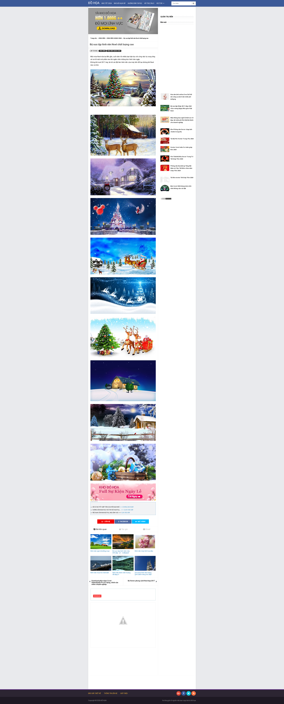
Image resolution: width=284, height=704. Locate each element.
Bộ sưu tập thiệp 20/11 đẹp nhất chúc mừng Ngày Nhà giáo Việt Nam (181, 108)
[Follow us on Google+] (178, 693)
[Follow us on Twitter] (188, 693)
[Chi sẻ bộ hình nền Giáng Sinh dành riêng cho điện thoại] (145, 563)
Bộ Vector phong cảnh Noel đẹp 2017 (141, 581)
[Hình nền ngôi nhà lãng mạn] (100, 541)
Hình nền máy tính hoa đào (144, 551)
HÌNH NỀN (102, 38)
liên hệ (107, 521)
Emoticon (97, 596)
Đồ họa (193, 700)
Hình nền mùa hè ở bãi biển (99, 573)
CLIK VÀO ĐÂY (125, 512)
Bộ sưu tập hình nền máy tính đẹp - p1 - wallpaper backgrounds (121, 552)
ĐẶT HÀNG (141, 521)
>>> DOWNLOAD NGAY (127, 507)
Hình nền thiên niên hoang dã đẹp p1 (121, 573)
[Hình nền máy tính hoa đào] (145, 541)
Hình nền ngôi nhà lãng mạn (100, 551)
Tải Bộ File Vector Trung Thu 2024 (182, 139)
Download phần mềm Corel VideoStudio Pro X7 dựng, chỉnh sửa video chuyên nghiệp (105, 582)
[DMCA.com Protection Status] (166, 198)
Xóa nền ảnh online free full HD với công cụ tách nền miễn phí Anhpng (181, 97)
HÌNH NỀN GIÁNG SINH (114, 38)
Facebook (124, 521)
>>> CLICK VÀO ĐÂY (127, 510)
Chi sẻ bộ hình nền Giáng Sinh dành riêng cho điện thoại (143, 574)
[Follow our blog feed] (193, 693)
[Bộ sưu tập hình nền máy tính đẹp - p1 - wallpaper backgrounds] (122, 541)
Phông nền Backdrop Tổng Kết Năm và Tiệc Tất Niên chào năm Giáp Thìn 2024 (181, 168)
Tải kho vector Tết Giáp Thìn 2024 (181, 177)
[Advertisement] (123, 662)
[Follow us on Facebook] (183, 693)
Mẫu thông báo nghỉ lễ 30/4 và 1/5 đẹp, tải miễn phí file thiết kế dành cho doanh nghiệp (181, 120)
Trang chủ (93, 38)
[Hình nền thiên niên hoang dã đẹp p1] (122, 563)
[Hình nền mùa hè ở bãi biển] (100, 563)
